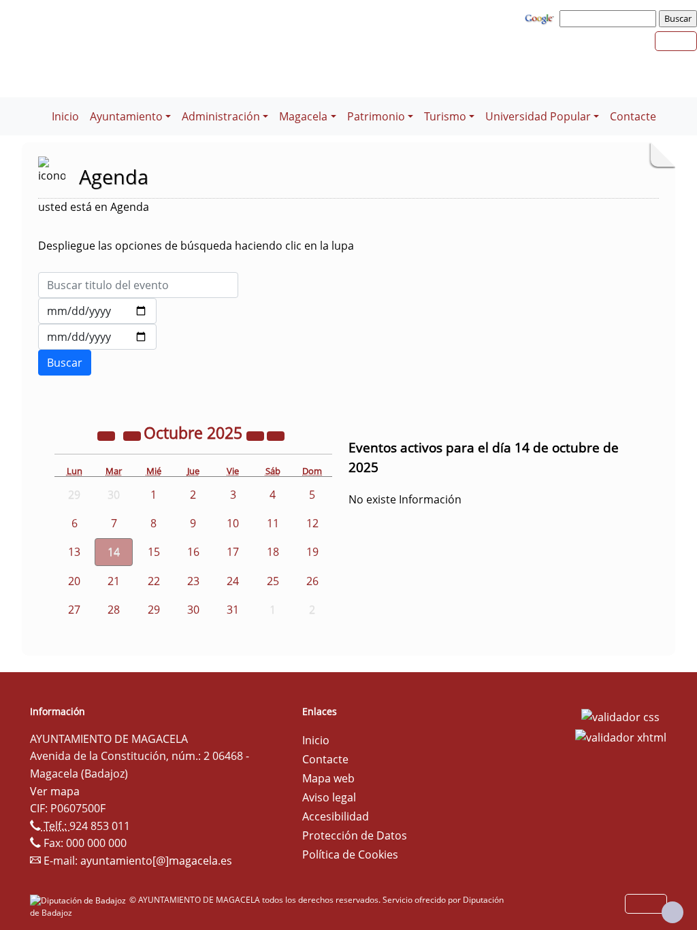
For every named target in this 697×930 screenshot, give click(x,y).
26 (312, 581)
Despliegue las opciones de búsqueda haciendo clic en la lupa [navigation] (196, 245)
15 (154, 551)
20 (74, 581)
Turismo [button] (445, 116)
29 (154, 609)
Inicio (65, 116)
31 (233, 609)
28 (114, 609)
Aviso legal (329, 797)
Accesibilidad (335, 816)
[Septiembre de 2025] (133, 434)
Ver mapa (55, 791)
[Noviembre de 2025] (276, 434)
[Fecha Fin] (97, 337)
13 (74, 551)
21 (114, 581)
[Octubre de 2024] (107, 434)
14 (114, 551)
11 (273, 523)
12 (312, 523)
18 (273, 551)
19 (312, 551)
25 (273, 581)
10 (233, 523)
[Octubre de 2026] (256, 434)
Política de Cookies (350, 854)
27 (74, 609)
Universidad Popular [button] (538, 116)
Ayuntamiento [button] (126, 116)
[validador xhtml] (620, 736)
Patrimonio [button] (376, 116)
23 (193, 581)
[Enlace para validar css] (620, 715)
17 (233, 551)
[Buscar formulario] (64, 363)
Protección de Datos (354, 835)
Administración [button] (221, 116)
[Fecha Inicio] (97, 311)
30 (193, 609)
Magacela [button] (303, 116)
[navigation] (610, 18)
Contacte (633, 116)
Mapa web (328, 778)
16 (193, 551)
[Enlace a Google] (541, 17)
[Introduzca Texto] (138, 285)
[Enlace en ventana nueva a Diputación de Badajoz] (79, 900)
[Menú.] (40, 108)
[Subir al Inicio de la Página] (672, 912)
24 (233, 581)
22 (154, 581)
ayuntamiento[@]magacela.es (156, 860)
